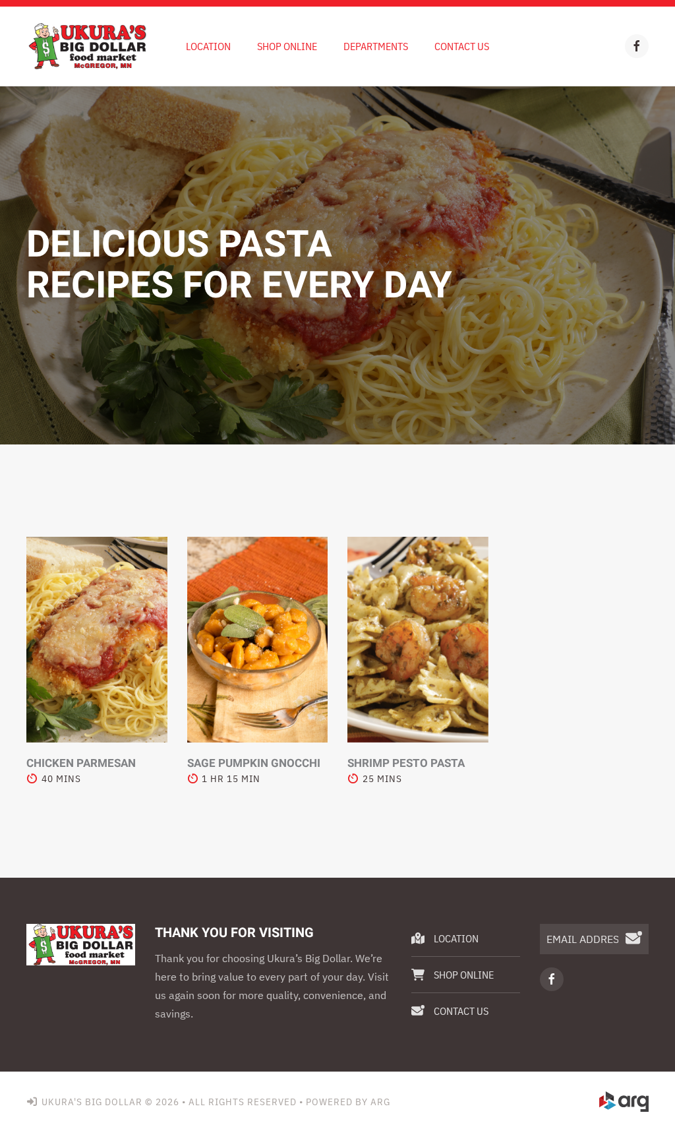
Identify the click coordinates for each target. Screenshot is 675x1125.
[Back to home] (87, 46)
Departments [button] (375, 46)
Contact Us (461, 46)
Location (208, 46)
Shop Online (287, 46)
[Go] (634, 939)
